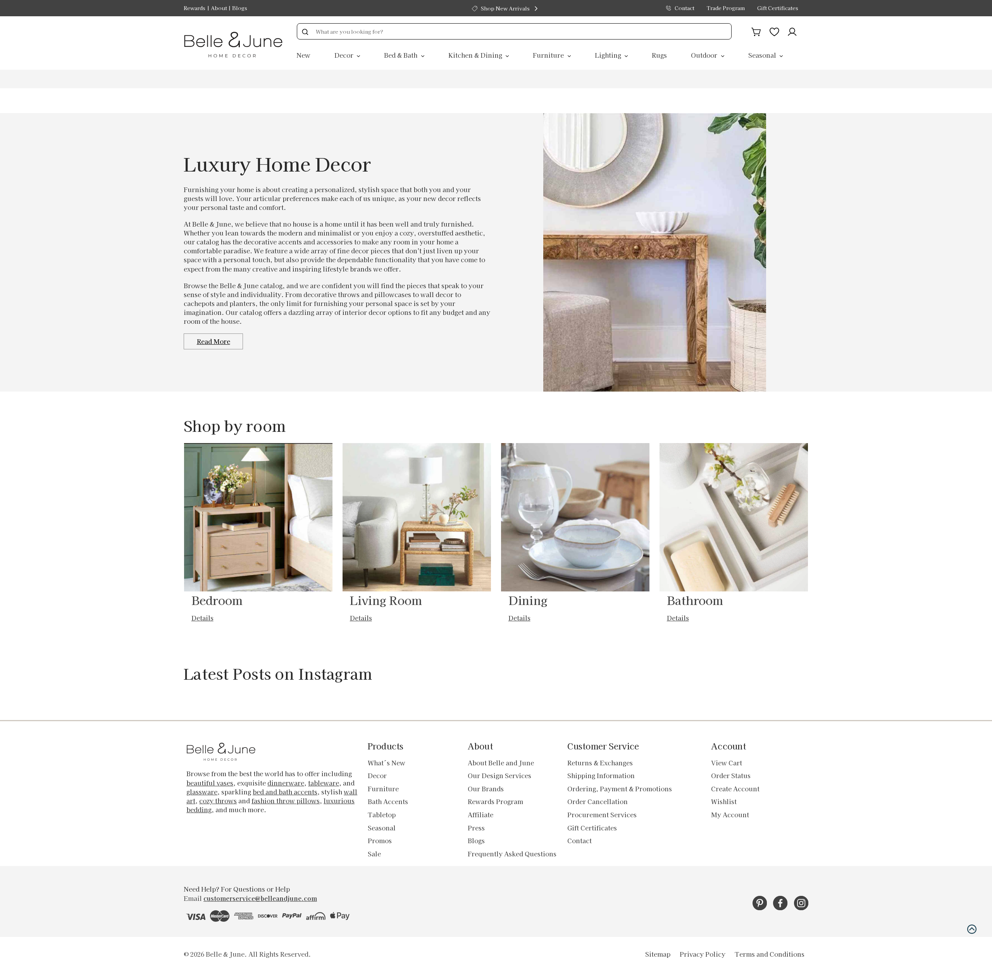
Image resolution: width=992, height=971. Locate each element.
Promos (380, 840)
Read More (213, 341)
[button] (971, 929)
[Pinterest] (760, 903)
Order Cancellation (597, 801)
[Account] (792, 30)
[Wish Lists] (774, 30)
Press (476, 827)
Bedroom (217, 599)
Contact (684, 8)
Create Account (735, 788)
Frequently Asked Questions (512, 853)
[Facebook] (780, 903)
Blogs (239, 8)
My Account (730, 814)
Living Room (386, 599)
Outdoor (705, 55)
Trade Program (726, 8)
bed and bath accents (285, 791)
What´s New (386, 762)
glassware (201, 791)
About (219, 8)
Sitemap (657, 954)
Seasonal (763, 55)
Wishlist (724, 801)
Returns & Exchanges (600, 762)
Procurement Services (602, 814)
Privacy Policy (702, 954)
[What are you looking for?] (305, 31)
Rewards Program (495, 801)
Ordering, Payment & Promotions (619, 788)
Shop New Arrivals (505, 8)
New (303, 55)
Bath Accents (388, 801)
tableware (323, 782)
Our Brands (486, 788)
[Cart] (756, 30)
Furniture (549, 55)
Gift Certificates (777, 8)
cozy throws (218, 800)
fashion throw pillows (285, 800)
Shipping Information (601, 775)
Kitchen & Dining (476, 55)
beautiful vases (209, 782)
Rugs (659, 55)
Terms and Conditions (769, 954)
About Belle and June (501, 762)
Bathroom (695, 599)
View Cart (726, 762)
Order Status (731, 775)
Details (202, 617)
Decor (344, 55)
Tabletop (382, 814)
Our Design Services (499, 775)
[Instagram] (801, 903)
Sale (374, 853)
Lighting (609, 55)
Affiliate (480, 814)
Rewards (194, 8)
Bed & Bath (401, 55)
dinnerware (285, 782)
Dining (528, 599)
